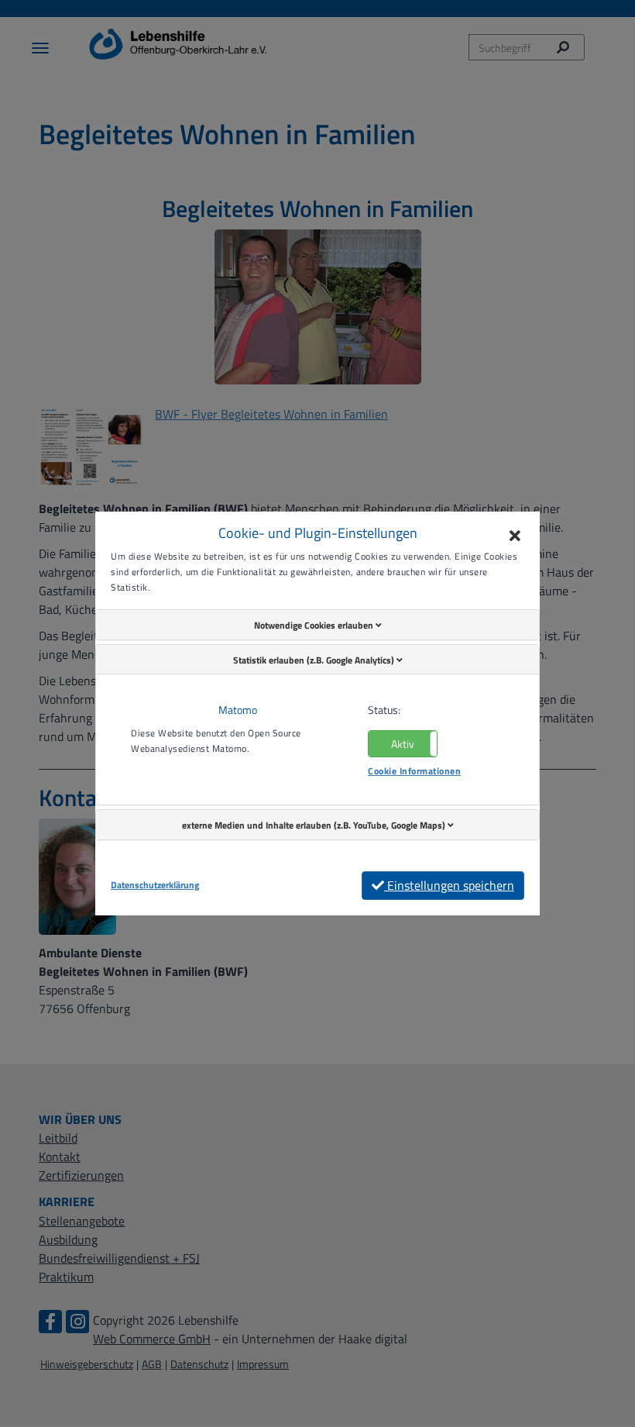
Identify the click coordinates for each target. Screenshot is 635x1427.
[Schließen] (515, 536)
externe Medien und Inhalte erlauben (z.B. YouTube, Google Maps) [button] (315, 825)
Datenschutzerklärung (155, 885)
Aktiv (402, 744)
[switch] (403, 743)
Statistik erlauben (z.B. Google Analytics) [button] (314, 660)
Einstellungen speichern (449, 885)
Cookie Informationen (414, 770)
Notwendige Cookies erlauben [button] (315, 625)
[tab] (317, 624)
